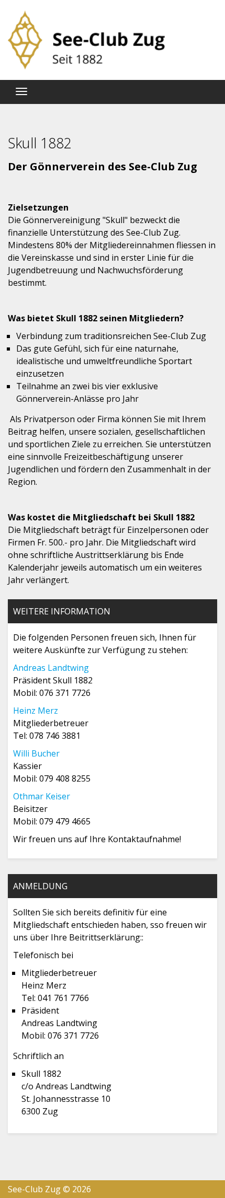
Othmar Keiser (41, 796)
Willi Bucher (36, 753)
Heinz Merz (35, 710)
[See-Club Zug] (86, 39)
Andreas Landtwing (51, 667)
